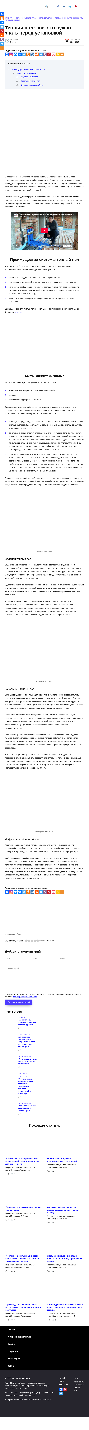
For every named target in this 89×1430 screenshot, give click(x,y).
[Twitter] (24, 54)
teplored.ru (19, 312)
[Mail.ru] (32, 54)
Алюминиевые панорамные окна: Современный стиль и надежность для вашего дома (27, 1042)
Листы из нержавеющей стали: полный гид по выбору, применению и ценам (64, 1258)
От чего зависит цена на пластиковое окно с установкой (27, 1061)
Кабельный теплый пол (30, 81)
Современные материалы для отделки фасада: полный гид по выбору (62, 1210)
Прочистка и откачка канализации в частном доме (27, 1108)
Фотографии (14, 1359)
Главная (12, 1330)
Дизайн (11, 1344)
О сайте (77, 1378)
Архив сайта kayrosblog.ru (79, 1383)
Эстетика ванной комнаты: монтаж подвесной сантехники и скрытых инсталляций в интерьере (25, 1086)
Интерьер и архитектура (19, 1337)
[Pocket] (53, 54)
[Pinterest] (49, 54)
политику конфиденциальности (25, 997)
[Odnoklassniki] (28, 54)
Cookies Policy (77, 1389)
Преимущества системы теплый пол (28, 69)
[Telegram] (41, 54)
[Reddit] (37, 54)
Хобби (11, 1366)
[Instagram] (11, 54)
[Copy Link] (58, 54)
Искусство (13, 1351)
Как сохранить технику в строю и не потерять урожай (27, 1022)
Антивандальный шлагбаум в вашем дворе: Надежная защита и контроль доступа (65, 1307)
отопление (11, 934)
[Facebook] (7, 54)
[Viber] (45, 54)
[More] (62, 54)
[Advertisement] (44, 917)
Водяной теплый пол (29, 77)
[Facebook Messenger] (15, 54)
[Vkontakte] (20, 54)
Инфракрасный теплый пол (32, 85)
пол (19, 934)
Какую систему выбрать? (28, 73)
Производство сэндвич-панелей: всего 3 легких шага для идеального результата (23, 1307)
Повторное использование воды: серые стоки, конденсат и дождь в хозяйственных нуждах (22, 1258)
